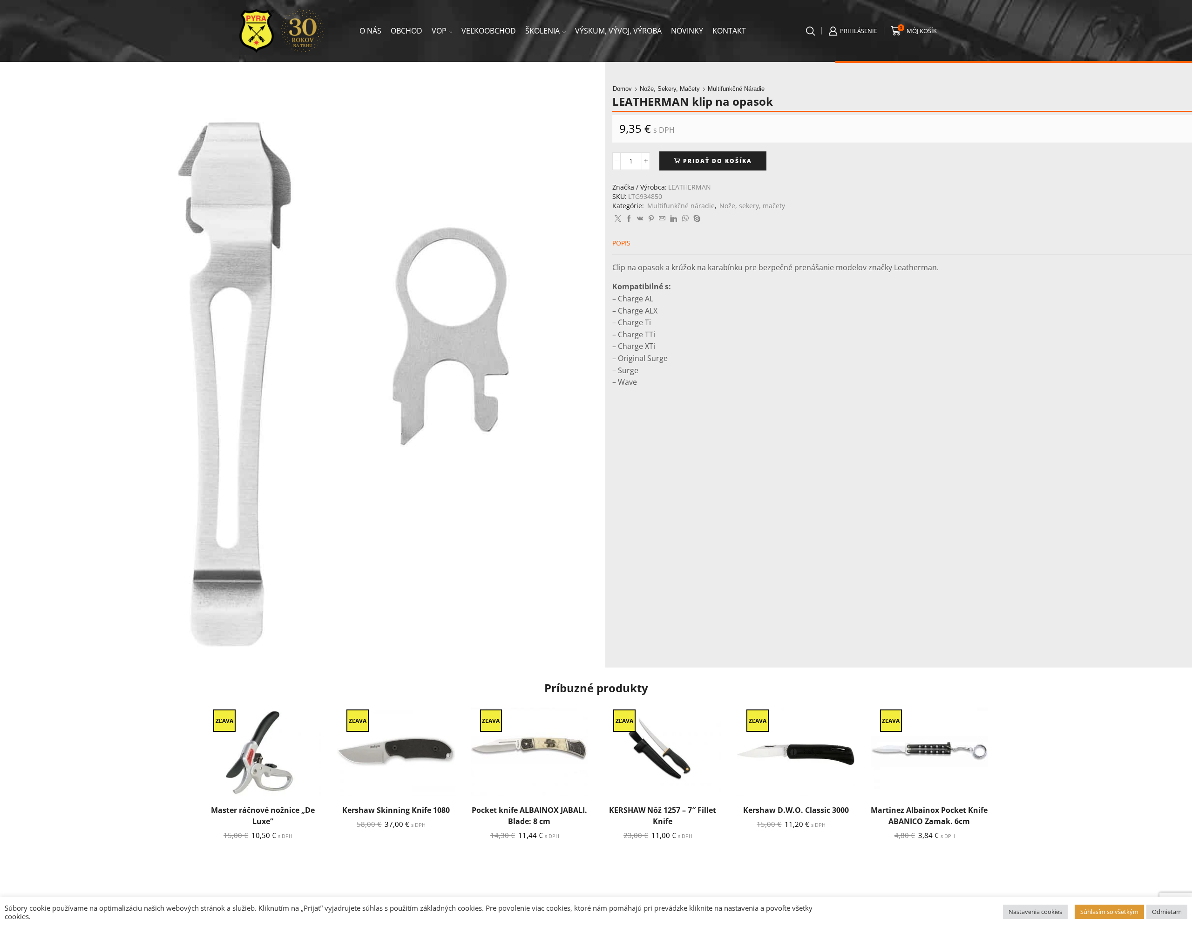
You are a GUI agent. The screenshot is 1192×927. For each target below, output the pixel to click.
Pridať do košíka (717, 160)
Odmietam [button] (1167, 911)
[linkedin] (673, 218)
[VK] (640, 218)
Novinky (687, 31)
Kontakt (729, 31)
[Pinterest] (651, 218)
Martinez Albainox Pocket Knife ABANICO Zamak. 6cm (929, 815)
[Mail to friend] (662, 218)
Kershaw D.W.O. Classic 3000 (796, 810)
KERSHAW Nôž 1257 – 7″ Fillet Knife (662, 815)
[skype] (695, 218)
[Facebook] (629, 218)
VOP (439, 31)
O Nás (370, 31)
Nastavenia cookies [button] (1035, 911)
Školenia (542, 31)
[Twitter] (617, 218)
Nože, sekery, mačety (670, 89)
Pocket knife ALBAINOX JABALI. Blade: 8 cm (529, 815)
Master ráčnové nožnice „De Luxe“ (263, 815)
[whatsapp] (685, 218)
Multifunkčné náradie (736, 89)
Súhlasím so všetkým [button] (1109, 911)
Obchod (406, 31)
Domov (622, 89)
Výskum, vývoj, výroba (618, 31)
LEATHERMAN (689, 187)
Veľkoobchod (488, 31)
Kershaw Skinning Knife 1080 (396, 810)
